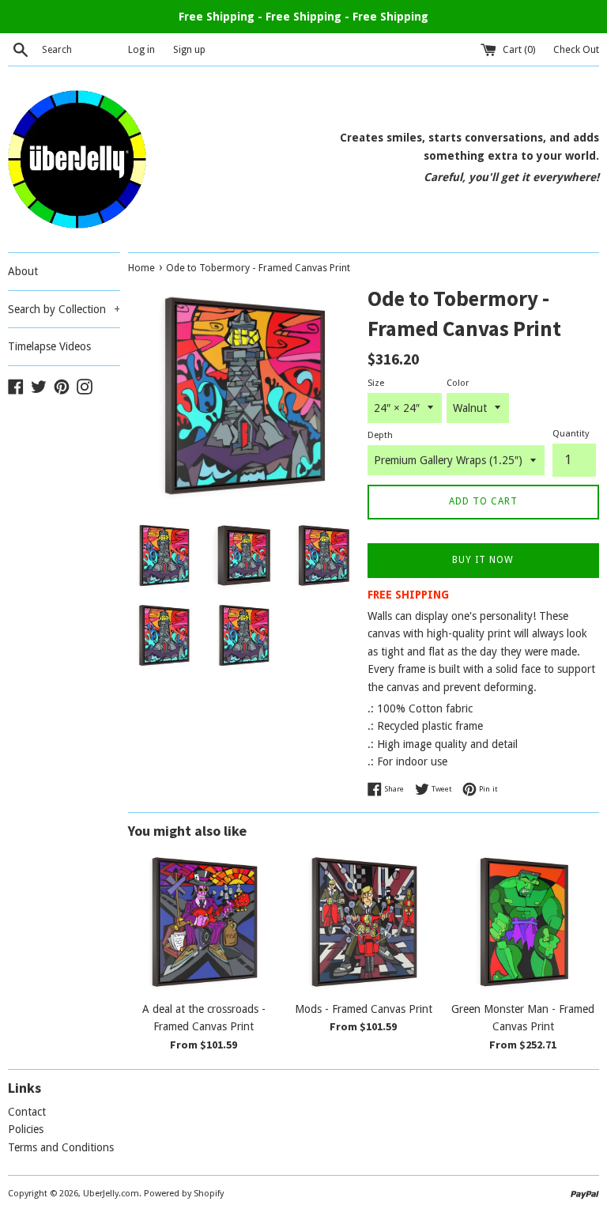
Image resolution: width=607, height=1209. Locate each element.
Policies (25, 1129)
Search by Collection (64, 309)
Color (458, 383)
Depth (380, 435)
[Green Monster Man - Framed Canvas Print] (523, 922)
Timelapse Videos (49, 346)
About (23, 271)
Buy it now (483, 559)
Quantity (570, 434)
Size (376, 383)
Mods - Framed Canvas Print (363, 1009)
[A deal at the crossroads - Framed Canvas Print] (204, 922)
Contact (27, 1111)
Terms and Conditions (61, 1147)
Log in (141, 49)
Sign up (189, 49)
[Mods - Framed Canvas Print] (363, 922)
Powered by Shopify (184, 1193)
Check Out (576, 49)
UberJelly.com (111, 1193)
